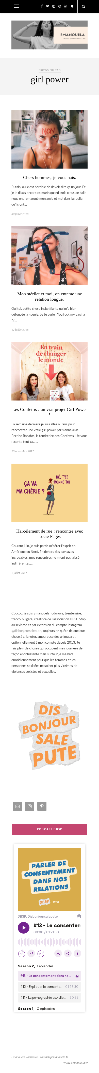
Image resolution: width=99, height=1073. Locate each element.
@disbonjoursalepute (26, 631)
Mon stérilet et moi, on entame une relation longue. (49, 296)
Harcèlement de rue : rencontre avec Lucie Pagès (49, 534)
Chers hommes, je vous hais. (49, 177)
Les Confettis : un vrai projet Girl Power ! (49, 412)
